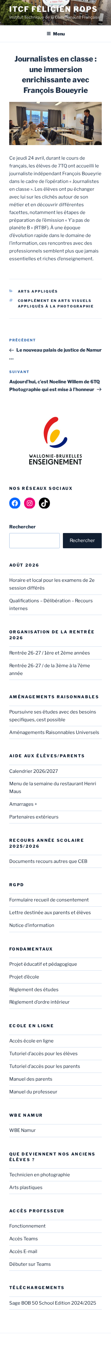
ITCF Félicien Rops (53, 9)
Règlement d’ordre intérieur (39, 1002)
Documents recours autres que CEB (48, 861)
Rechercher (82, 540)
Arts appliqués (38, 291)
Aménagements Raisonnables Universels (54, 732)
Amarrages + (23, 804)
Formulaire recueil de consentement (49, 900)
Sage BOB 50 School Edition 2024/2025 (52, 1303)
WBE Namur (22, 1130)
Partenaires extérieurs (34, 817)
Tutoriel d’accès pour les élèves (43, 1053)
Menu (59, 33)
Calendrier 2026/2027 (33, 771)
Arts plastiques (26, 1187)
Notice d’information (31, 925)
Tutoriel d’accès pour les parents (44, 1066)
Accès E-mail (23, 1251)
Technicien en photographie (39, 1175)
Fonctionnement (27, 1226)
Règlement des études (34, 989)
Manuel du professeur (33, 1092)
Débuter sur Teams (30, 1264)
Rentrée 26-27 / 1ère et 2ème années (49, 653)
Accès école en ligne (31, 1041)
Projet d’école (24, 977)
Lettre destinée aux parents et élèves (50, 912)
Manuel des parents (30, 1079)
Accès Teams (23, 1239)
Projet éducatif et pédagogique (43, 964)
